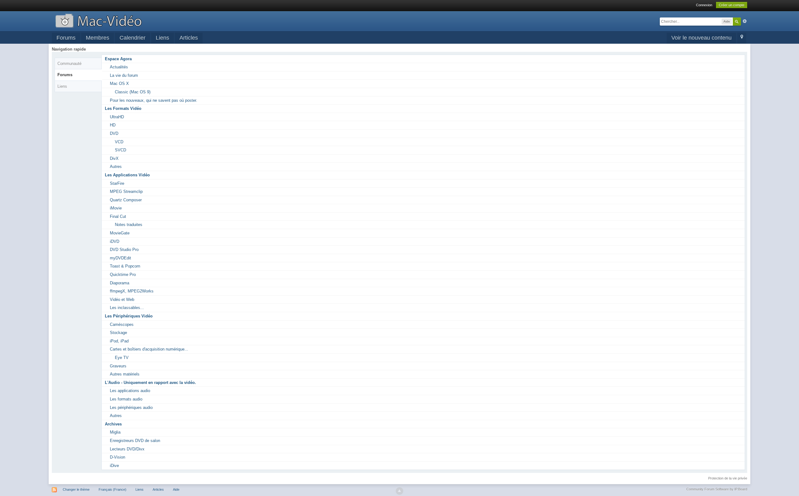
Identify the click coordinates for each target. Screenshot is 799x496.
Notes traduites (128, 224)
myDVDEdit (120, 258)
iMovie (116, 208)
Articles (188, 38)
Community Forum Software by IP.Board (716, 489)
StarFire (117, 183)
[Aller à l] (98, 20)
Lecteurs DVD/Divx (127, 449)
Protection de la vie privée (727, 478)
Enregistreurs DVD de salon (135, 440)
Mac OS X (119, 83)
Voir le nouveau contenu (701, 38)
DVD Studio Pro (124, 249)
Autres (116, 166)
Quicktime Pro (123, 274)
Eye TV (122, 357)
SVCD (120, 150)
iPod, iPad (119, 341)
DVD (114, 133)
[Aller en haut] (399, 491)
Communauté (69, 63)
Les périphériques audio (131, 407)
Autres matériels (125, 374)
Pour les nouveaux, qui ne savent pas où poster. (153, 100)
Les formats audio (126, 399)
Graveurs (118, 366)
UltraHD (117, 117)
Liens (162, 38)
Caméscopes (122, 324)
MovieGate (120, 233)
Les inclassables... (127, 307)
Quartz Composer (126, 200)
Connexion (704, 5)
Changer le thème (76, 489)
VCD (119, 142)
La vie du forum (124, 75)
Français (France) (112, 489)
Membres (97, 38)
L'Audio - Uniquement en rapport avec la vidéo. (150, 382)
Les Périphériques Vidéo (129, 316)
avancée (744, 21)
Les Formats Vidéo (123, 108)
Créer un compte (731, 5)
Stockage (118, 332)
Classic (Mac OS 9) (132, 92)
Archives (113, 424)
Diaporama (119, 283)
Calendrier (132, 38)
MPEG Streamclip (126, 191)
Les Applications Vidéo (127, 175)
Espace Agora (118, 58)
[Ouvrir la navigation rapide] (741, 38)
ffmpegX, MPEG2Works (132, 291)
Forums (66, 38)
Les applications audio (130, 390)
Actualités (119, 67)
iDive (114, 465)
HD (112, 125)
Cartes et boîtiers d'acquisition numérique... (149, 349)
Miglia (115, 432)
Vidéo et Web (122, 299)
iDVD (114, 241)
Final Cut (118, 216)
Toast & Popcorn (125, 266)
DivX (114, 158)
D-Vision (117, 457)
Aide (176, 489)
